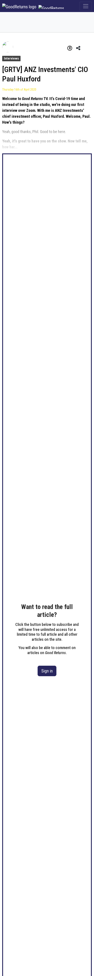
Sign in (47, 671)
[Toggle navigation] (86, 6)
